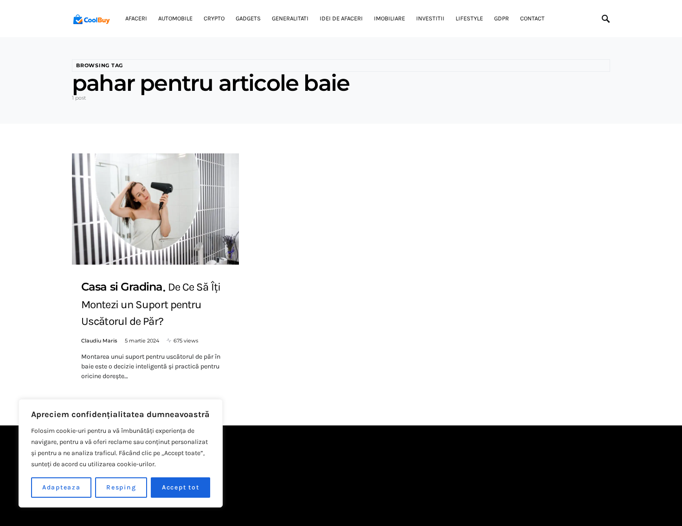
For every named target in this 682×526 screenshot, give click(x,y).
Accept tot (180, 487)
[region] (121, 453)
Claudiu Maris (99, 340)
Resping (121, 487)
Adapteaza (61, 487)
